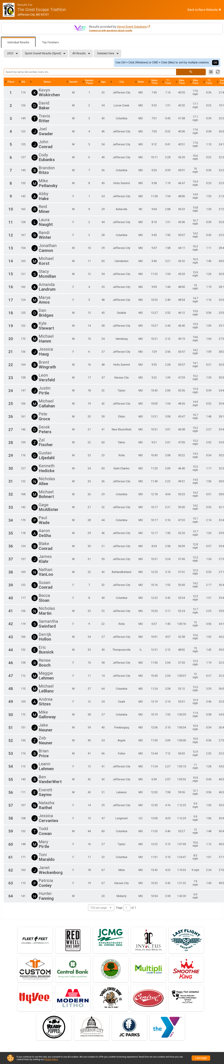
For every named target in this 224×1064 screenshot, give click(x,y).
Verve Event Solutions (132, 26)
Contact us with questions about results (110, 30)
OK (215, 62)
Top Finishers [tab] (50, 42)
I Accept (201, 1058)
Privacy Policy (51, 1059)
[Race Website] (10, 10)
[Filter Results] (211, 72)
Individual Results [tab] (18, 42)
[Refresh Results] (217, 72)
